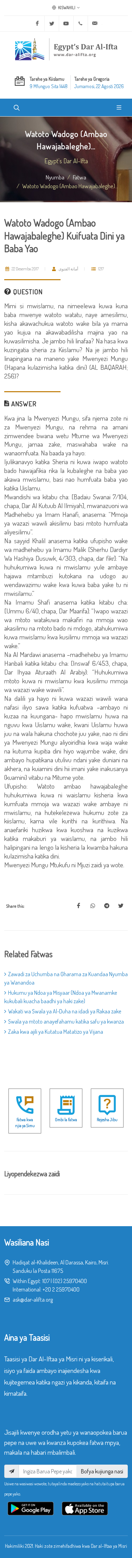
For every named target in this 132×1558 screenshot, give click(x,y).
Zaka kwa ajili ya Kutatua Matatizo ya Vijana (55, 1031)
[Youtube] (66, 23)
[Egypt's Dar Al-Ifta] (66, 49)
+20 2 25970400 (61, 1289)
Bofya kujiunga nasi (102, 1471)
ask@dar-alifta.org (33, 1299)
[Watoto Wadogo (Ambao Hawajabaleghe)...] (78, 906)
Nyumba (55, 177)
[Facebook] (37, 23)
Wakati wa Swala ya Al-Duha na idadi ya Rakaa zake (64, 1011)
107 (46, 1280)
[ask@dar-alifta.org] (95, 23)
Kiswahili (66, 7)
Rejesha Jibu (107, 1119)
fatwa (79, 177)
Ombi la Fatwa (66, 1119)
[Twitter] (52, 23)
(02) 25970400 (70, 1280)
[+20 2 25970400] (81, 23)
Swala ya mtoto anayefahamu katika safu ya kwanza (66, 1021)
